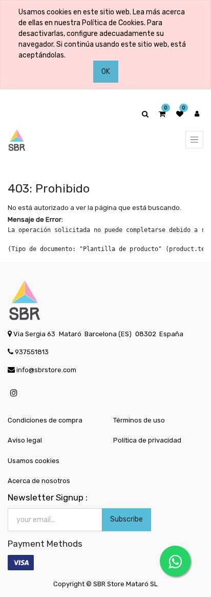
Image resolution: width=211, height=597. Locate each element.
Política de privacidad (147, 440)
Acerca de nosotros (39, 481)
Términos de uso (139, 420)
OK (105, 71)
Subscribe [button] (126, 519)
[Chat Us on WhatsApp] (175, 561)
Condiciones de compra (45, 420)
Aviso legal (25, 440)
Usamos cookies (33, 461)
